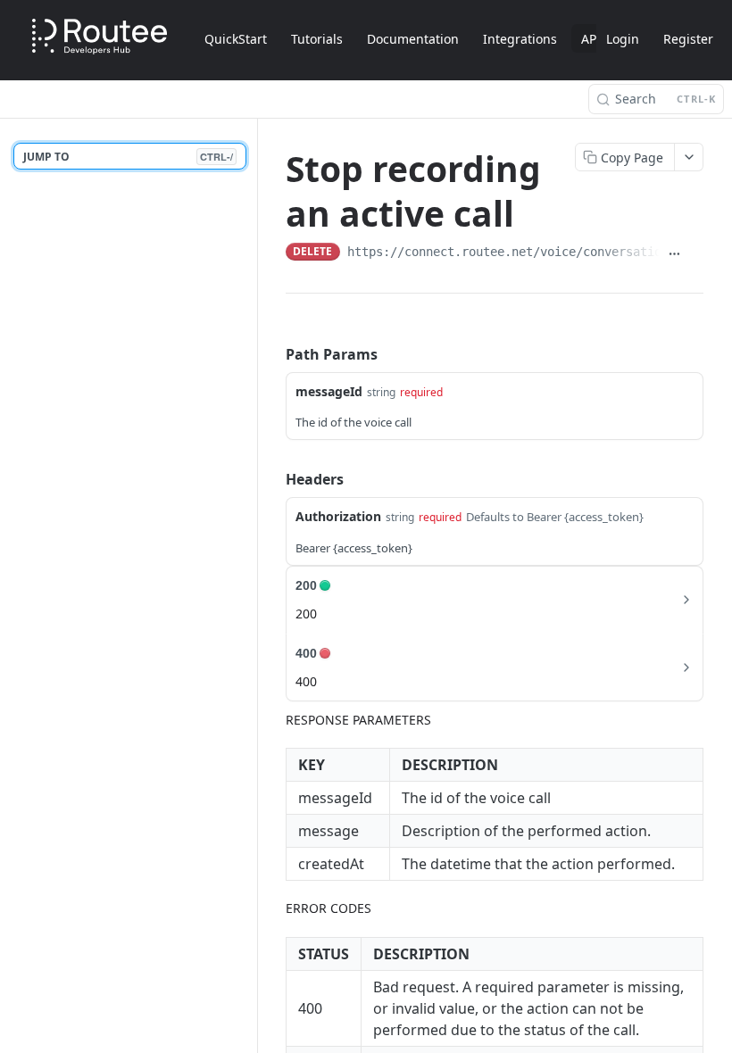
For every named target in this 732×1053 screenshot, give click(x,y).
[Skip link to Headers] (273, 479)
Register (688, 38)
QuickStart (235, 38)
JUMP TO (128, 156)
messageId (328, 391)
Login (622, 38)
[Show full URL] (674, 253)
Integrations (520, 38)
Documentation (413, 38)
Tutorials (317, 38)
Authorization (338, 516)
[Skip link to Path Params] (273, 354)
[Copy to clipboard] (696, 253)
